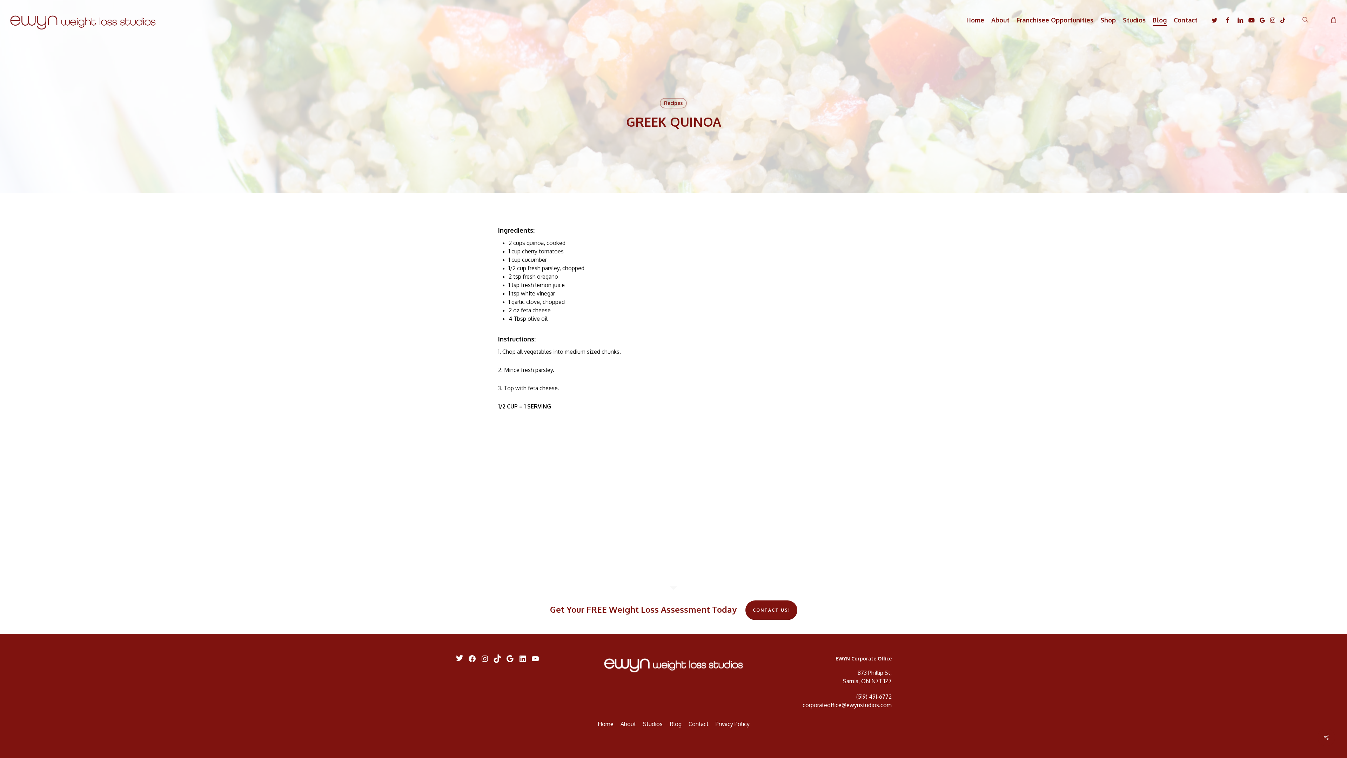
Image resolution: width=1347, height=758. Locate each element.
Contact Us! (771, 610)
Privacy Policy (733, 723)
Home (606, 723)
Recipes (673, 103)
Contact (699, 723)
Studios (653, 723)
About (628, 723)
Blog (676, 723)
